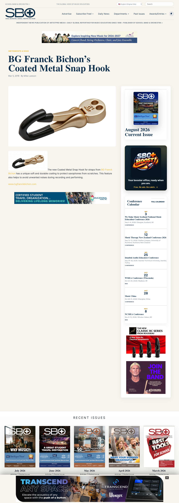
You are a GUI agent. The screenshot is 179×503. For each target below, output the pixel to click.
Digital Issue (24, 474)
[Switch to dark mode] (171, 14)
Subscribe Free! (83, 13)
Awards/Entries (156, 13)
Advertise (66, 13)
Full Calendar (157, 202)
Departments (120, 13)
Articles (13, 474)
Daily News (103, 13)
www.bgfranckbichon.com (22, 184)
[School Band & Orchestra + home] (20, 13)
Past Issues (139, 13)
